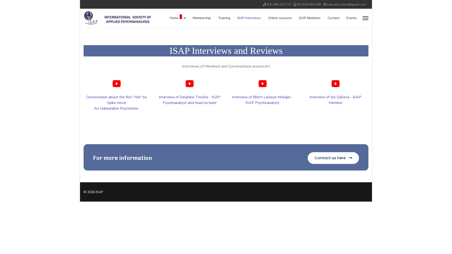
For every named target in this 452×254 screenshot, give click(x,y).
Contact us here (331, 158)
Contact (333, 18)
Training (224, 18)
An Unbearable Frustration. (116, 108)
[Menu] (365, 18)
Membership (202, 18)
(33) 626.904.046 (308, 4)
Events (352, 18)
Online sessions (280, 18)
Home (174, 18)
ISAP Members (310, 18)
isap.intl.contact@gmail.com (346, 4)
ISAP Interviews (249, 18)
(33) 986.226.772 (279, 4)
